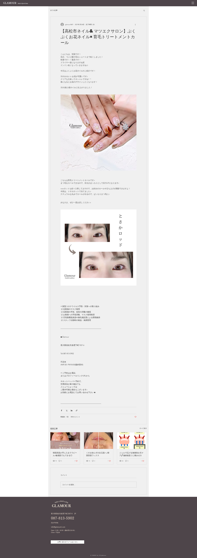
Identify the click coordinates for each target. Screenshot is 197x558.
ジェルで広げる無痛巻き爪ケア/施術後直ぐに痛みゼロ (131, 454)
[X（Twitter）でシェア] (67, 410)
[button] (193, 3)
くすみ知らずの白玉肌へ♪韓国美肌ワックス (97, 454)
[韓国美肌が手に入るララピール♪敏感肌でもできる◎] (65, 440)
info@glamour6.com (58, 527)
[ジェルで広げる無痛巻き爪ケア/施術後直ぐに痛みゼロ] (132, 440)
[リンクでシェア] (77, 410)
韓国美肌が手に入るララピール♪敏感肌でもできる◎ (65, 454)
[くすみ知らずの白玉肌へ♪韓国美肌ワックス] (98, 440)
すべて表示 (143, 428)
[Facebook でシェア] (61, 410)
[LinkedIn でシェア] (72, 410)
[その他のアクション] (135, 24)
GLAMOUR (15, 3)
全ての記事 (53, 10)
